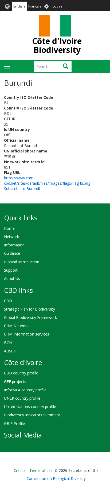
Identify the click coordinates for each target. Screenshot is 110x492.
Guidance (12, 253)
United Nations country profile (30, 406)
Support (11, 270)
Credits (20, 470)
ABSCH (10, 350)
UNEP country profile (22, 398)
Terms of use (41, 470)
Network (11, 236)
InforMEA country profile (25, 389)
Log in (57, 6)
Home (9, 228)
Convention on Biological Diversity (56, 478)
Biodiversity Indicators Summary (32, 414)
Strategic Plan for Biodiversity (29, 309)
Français (34, 6)
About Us (12, 278)
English (19, 6)
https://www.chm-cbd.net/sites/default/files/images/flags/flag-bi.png (47, 180)
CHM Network (16, 325)
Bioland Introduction (21, 261)
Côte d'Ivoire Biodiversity (57, 45)
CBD (8, 300)
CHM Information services (26, 334)
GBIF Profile (14, 423)
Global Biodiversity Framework (30, 317)
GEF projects (15, 381)
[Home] (55, 26)
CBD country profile (21, 373)
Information (14, 244)
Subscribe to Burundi (22, 188)
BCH (8, 342)
